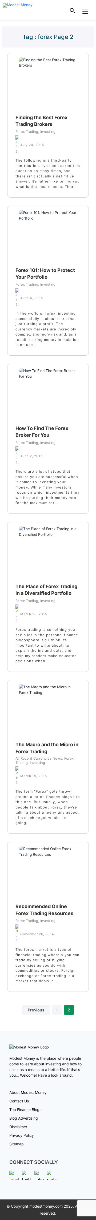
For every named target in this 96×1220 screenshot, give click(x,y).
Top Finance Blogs (25, 1109)
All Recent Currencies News (38, 758)
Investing (46, 131)
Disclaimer (18, 1126)
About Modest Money (28, 1092)
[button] (72, 10)
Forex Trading (26, 131)
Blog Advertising (23, 1118)
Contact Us (19, 1101)
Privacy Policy (21, 1135)
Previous (36, 1010)
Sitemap (16, 1144)
